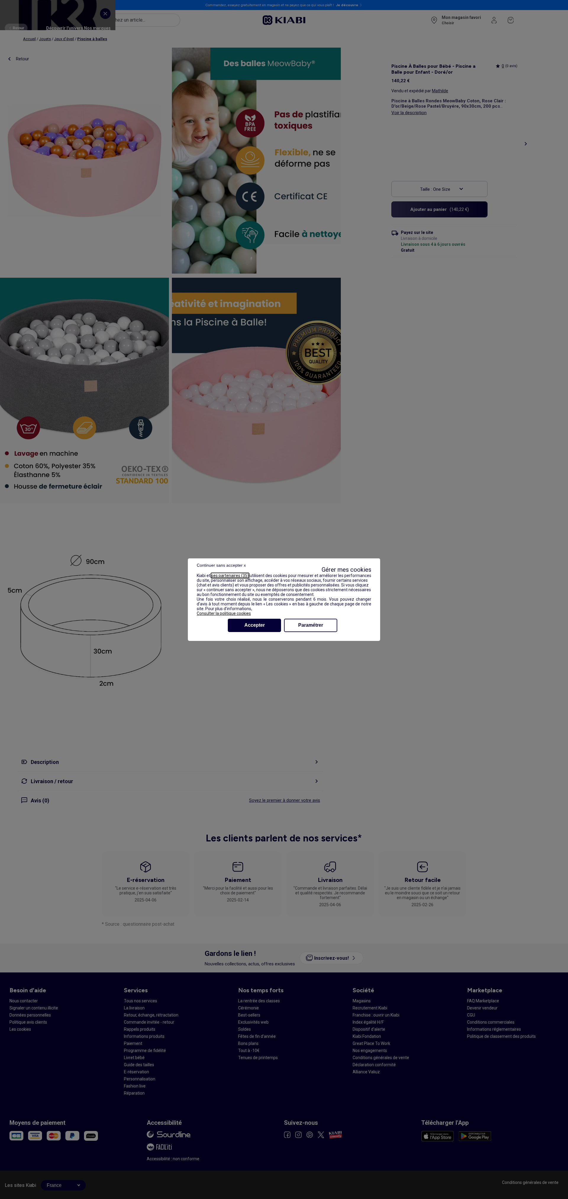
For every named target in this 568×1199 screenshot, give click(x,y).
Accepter (254, 625)
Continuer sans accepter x (221, 565)
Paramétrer (310, 625)
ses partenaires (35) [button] (230, 575)
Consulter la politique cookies (224, 613)
